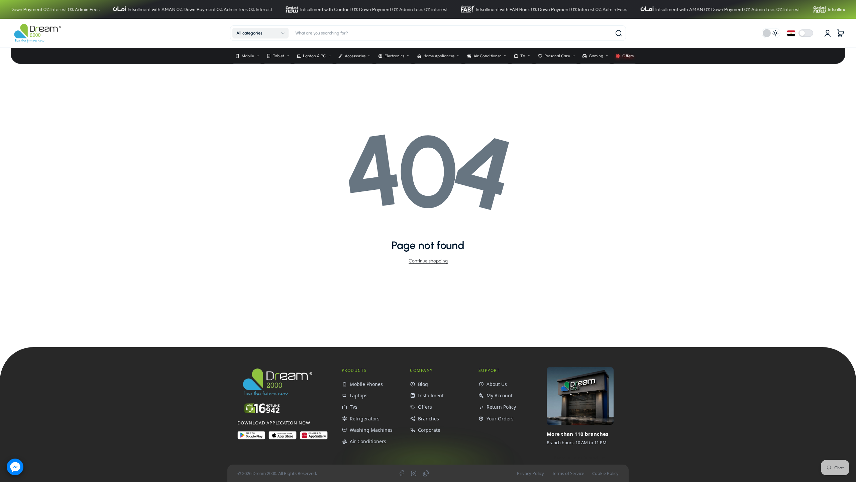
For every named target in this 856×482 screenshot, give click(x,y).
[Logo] (37, 33)
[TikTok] (426, 473)
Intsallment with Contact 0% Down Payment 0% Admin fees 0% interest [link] (337, 9)
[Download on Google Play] (251, 438)
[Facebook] (401, 473)
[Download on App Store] (282, 438)
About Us (497, 384)
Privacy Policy (530, 473)
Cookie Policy (605, 473)
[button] (260, 33)
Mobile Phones (366, 384)
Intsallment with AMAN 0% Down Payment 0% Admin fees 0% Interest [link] (163, 9)
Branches (428, 418)
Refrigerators (365, 418)
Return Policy (501, 407)
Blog (423, 384)
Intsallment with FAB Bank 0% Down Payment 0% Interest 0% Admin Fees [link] (515, 9)
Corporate (429, 430)
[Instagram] (413, 473)
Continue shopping (428, 261)
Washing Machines (371, 430)
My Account (500, 395)
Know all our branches (579, 457)
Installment (431, 395)
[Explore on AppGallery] (314, 438)
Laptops (358, 395)
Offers (425, 407)
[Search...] (618, 33)
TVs (353, 407)
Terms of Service (568, 473)
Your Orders (500, 418)
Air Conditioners (368, 441)
